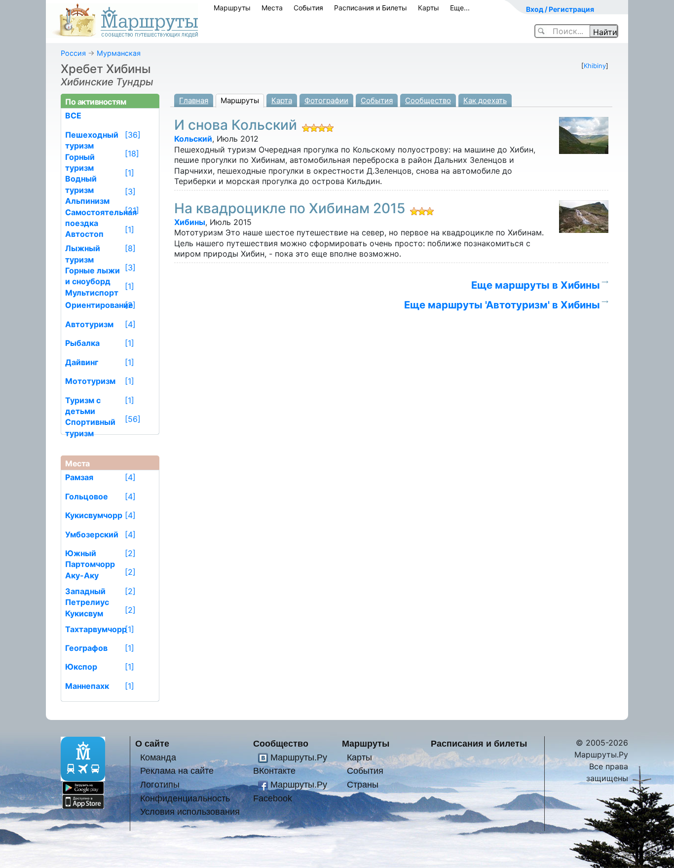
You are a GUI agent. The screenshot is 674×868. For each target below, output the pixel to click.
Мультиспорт (91, 293)
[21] (132, 210)
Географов (86, 648)
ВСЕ (73, 115)
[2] (130, 305)
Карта (281, 100)
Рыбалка (82, 343)
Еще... (460, 7)
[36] (133, 135)
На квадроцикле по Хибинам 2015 (289, 208)
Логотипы (160, 784)
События (308, 7)
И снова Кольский (235, 124)
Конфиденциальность (185, 798)
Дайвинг (81, 362)
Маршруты (232, 7)
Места (272, 7)
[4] (130, 324)
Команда (158, 757)
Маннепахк (87, 686)
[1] (129, 173)
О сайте (152, 743)
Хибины (189, 222)
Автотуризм (89, 324)
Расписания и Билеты (370, 7)
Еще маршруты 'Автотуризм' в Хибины (502, 305)
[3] (130, 191)
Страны (362, 784)
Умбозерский (91, 534)
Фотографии (326, 100)
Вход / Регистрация (560, 9)
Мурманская (119, 53)
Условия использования (190, 811)
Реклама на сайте (177, 770)
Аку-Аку (82, 575)
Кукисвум (84, 613)
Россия (73, 53)
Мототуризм (90, 381)
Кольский (193, 139)
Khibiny (595, 66)
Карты (428, 7)
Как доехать (485, 100)
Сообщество (428, 100)
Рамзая (79, 477)
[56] (133, 419)
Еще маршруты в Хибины (535, 285)
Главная (193, 100)
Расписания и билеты (479, 743)
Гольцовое (86, 496)
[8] (130, 248)
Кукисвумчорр (93, 515)
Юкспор (81, 667)
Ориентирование (99, 305)
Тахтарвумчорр (96, 629)
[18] (132, 153)
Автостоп (84, 234)
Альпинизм (87, 201)
